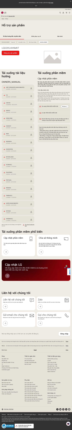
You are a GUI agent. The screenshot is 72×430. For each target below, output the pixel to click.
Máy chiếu (4, 386)
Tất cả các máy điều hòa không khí (10, 392)
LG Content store (51, 390)
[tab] (12, 36)
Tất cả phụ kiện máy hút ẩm (31, 397)
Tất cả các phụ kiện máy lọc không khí (33, 395)
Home (3, 18)
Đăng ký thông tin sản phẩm (54, 382)
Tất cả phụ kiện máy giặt (30, 388)
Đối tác (49, 403)
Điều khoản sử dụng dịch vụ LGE (14, 414)
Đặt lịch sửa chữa (51, 384)
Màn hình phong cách (29, 360)
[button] (60, 12)
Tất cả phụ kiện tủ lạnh (30, 384)
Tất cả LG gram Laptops (7, 384)
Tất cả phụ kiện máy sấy (30, 390)
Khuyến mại (4, 360)
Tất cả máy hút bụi (51, 369)
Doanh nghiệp (67, 9)
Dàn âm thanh (28, 364)
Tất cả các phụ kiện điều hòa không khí (34, 399)
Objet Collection (5, 366)
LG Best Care (50, 386)
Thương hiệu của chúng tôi (53, 395)
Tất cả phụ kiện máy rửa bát (31, 386)
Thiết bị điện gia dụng (52, 358)
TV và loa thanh (28, 358)
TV (2, 364)
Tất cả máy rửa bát (51, 362)
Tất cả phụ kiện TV (29, 382)
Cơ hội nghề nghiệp (51, 397)
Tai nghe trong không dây (30, 362)
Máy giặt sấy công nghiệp (53, 368)
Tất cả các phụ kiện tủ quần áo (32, 391)
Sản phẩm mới (5, 358)
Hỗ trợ (6, 18)
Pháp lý (49, 414)
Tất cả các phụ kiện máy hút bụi (32, 393)
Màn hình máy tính (6, 382)
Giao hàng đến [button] (8, 16)
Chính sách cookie (42, 414)
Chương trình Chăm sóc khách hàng (10, 368)
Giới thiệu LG (51, 393)
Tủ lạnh (49, 360)
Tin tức (49, 399)
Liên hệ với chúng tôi (52, 388)
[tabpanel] (36, 161)
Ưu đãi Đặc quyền (6, 369)
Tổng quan (49, 401)
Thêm (67, 341)
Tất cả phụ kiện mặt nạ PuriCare (32, 401)
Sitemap (4, 414)
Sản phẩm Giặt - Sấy (52, 366)
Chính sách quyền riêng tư (30, 414)
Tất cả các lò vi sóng (52, 364)
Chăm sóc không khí (6, 394)
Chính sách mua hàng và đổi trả (60, 414)
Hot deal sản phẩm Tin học (8, 362)
